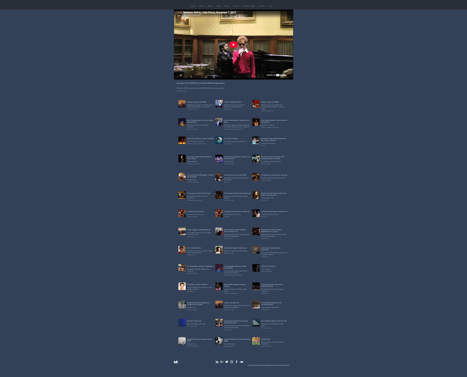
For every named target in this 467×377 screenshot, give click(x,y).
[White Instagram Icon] (232, 362)
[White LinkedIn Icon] (217, 362)
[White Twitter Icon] (227, 362)
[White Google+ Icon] (222, 362)
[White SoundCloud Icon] (241, 362)
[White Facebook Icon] (236, 362)
